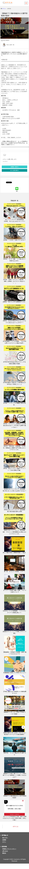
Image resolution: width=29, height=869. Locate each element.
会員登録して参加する (14, 166)
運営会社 (4, 853)
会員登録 (4, 839)
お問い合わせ (5, 851)
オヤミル (4, 8)
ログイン (4, 841)
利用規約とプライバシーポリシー (9, 848)
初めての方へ (5, 837)
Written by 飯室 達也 (10, 44)
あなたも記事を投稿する (14, 170)
